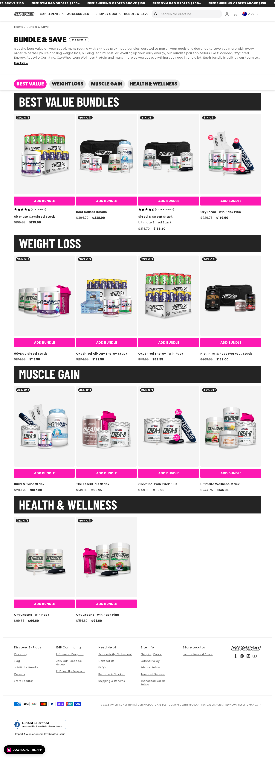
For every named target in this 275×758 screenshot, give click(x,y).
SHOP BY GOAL (106, 14)
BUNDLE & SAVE (136, 14)
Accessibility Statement (115, 654)
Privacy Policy (150, 667)
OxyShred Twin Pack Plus (220, 212)
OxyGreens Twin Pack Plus (97, 615)
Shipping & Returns (111, 681)
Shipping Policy (151, 654)
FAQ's (102, 667)
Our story (20, 654)
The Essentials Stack (92, 484)
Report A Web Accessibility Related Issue (40, 734)
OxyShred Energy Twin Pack (160, 353)
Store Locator (23, 681)
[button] (24, 749)
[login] (227, 14)
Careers (19, 674)
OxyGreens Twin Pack (31, 615)
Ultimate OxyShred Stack (34, 216)
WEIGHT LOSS (67, 84)
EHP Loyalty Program (70, 671)
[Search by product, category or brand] (156, 14)
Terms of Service (153, 674)
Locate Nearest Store (198, 654)
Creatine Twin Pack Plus (157, 484)
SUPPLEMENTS (50, 14)
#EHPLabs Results (26, 667)
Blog (17, 661)
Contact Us (106, 661)
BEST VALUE (30, 84)
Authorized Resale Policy (153, 683)
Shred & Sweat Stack (155, 216)
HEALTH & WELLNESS (153, 84)
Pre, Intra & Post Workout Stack (226, 353)
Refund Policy (150, 661)
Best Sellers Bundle (91, 212)
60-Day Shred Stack (30, 353)
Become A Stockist (111, 674)
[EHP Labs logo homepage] (24, 14)
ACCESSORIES (78, 14)
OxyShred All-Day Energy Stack (101, 353)
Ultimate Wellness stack (220, 484)
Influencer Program (70, 654)
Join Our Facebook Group (69, 663)
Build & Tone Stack (29, 484)
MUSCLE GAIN (106, 84)
